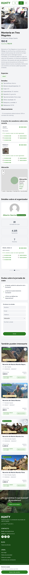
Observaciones (7, 109)
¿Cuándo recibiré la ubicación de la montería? (15, 286)
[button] (3, 171)
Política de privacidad (6, 555)
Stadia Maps (9, 191)
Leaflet (3, 191)
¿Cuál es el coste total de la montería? (13, 291)
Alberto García (9, 215)
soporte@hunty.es (9, 531)
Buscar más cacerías (14, 572)
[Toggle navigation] (26, 3)
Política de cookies (6, 557)
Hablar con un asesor (14, 504)
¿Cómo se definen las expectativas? (11, 297)
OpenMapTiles (16, 191)
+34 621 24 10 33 (10, 533)
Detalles (4, 81)
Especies (4, 73)
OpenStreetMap (24, 191)
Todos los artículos (6, 545)
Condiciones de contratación (8, 560)
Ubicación (5, 167)
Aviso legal (3, 552)
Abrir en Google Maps (21, 186)
